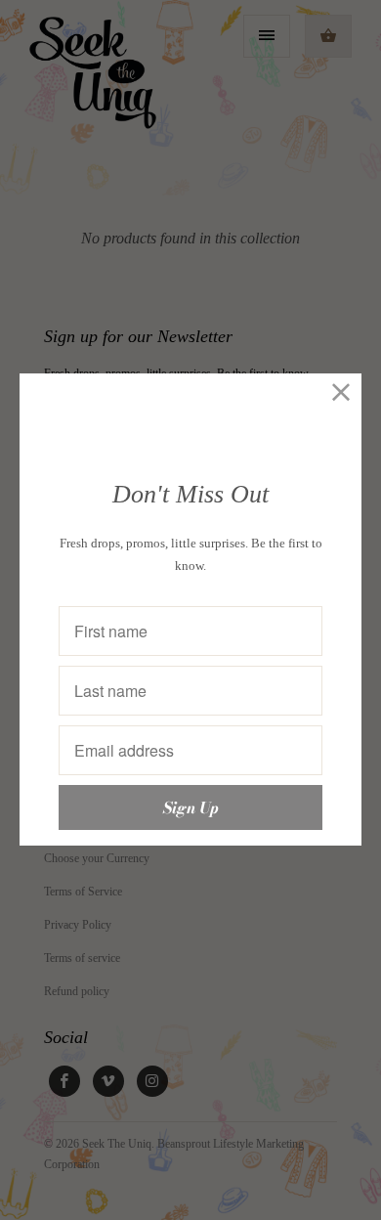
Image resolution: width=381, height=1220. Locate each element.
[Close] (341, 393)
